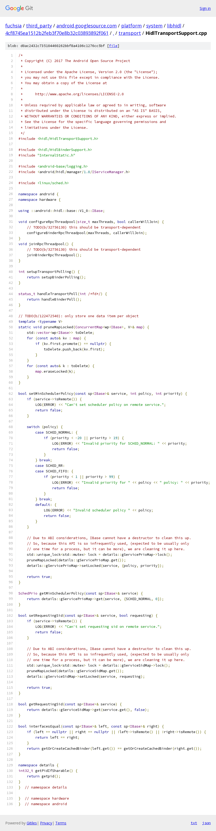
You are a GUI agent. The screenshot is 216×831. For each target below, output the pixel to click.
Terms (60, 822)
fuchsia (13, 25)
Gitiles (32, 822)
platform (131, 25)
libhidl (174, 25)
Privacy (46, 822)
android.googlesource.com (86, 25)
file (113, 46)
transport (130, 33)
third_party (39, 25)
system (154, 25)
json (206, 822)
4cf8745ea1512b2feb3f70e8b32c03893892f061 (57, 33)
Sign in (205, 8)
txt (194, 822)
